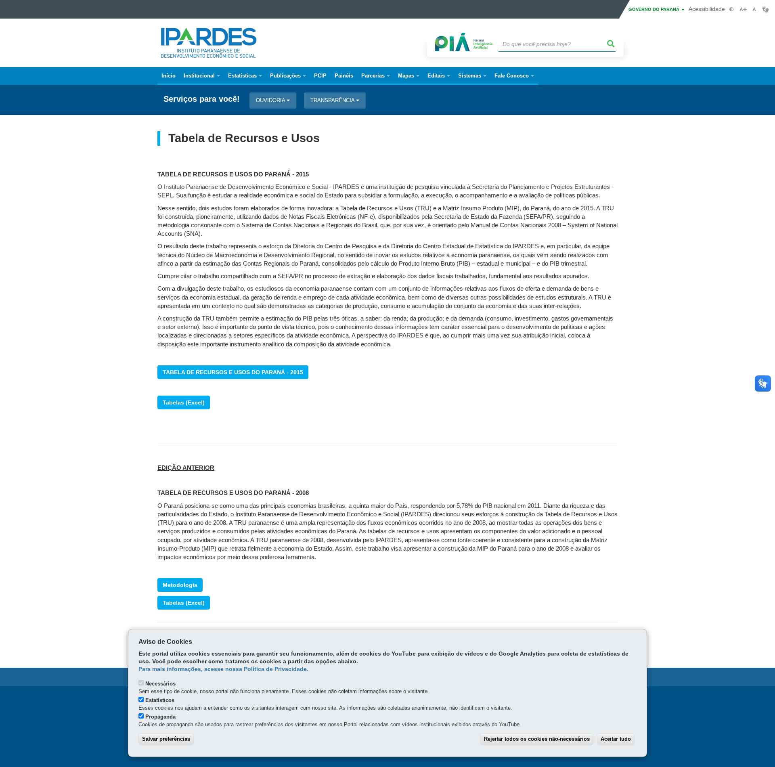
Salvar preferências (166, 739)
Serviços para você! (201, 99)
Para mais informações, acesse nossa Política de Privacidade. (223, 669)
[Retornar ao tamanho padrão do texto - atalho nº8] (754, 9)
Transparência (333, 100)
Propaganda (160, 717)
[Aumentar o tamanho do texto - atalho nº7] (743, 9)
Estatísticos (159, 700)
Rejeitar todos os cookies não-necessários (537, 739)
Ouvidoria (271, 100)
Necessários (160, 684)
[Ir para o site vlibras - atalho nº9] (765, 9)
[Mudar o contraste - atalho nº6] (731, 9)
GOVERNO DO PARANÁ (654, 9)
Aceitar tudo (616, 739)
